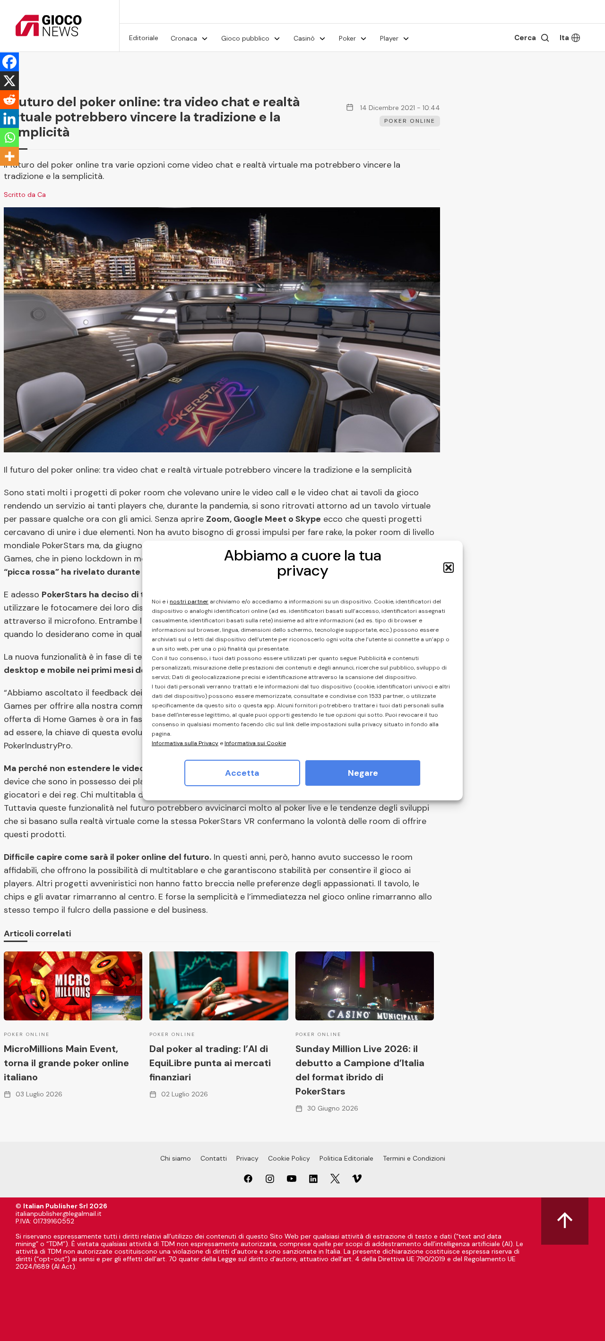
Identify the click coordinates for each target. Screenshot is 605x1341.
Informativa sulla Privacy (185, 743)
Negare (363, 773)
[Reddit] (9, 99)
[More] (9, 156)
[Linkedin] (9, 118)
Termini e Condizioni (414, 1158)
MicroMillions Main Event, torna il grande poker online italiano (66, 1063)
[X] (9, 80)
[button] (448, 567)
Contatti (213, 1158)
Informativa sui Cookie (255, 743)
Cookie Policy (289, 1158)
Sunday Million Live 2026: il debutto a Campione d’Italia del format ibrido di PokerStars (359, 1070)
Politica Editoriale (346, 1158)
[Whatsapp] (9, 137)
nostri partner (189, 601)
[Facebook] (9, 61)
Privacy (247, 1158)
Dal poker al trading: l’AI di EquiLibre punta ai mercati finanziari (210, 1063)
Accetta (242, 773)
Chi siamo (175, 1158)
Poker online (409, 121)
